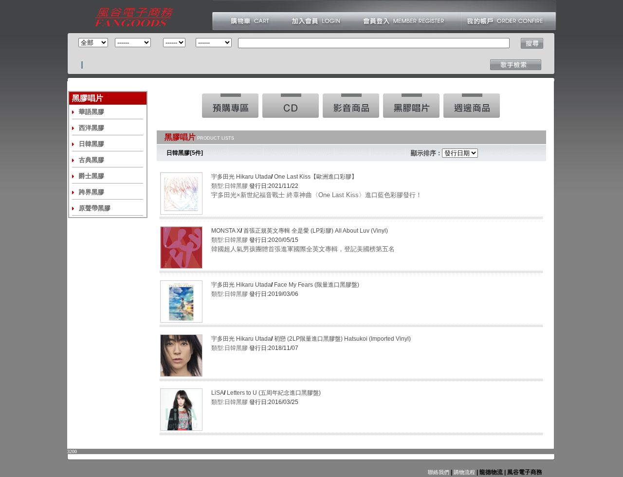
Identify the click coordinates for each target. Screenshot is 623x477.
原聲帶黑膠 (94, 208)
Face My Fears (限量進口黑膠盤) (316, 284)
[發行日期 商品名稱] (460, 153)
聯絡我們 (438, 472)
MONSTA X (225, 230)
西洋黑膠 (91, 127)
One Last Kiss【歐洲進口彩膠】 (315, 176)
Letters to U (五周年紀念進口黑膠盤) (274, 392)
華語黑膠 (91, 111)
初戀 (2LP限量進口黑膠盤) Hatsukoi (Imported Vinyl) (342, 338)
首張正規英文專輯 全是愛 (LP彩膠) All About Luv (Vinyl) (315, 230)
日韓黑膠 (91, 143)
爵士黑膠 (91, 176)
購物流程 (463, 472)
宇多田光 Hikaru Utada (241, 176)
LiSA (217, 392)
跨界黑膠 (91, 192)
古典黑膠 (91, 160)
